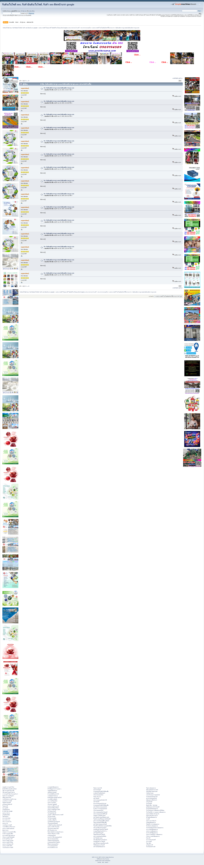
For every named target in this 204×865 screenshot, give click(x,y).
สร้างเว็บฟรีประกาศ (52, 847)
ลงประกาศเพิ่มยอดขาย (151, 831)
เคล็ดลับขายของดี (52, 792)
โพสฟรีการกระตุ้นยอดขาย (152, 824)
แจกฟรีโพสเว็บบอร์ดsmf (54, 821)
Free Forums (106, 858)
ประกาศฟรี (5, 807)
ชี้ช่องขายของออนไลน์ (53, 844)
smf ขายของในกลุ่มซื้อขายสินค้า (101, 820)
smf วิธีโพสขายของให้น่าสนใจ (100, 843)
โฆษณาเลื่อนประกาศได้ (53, 833)
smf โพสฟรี (96, 798)
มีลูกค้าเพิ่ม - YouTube (151, 805)
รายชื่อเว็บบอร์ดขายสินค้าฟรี (55, 825)
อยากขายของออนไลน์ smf (99, 803)
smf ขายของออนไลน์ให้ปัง (99, 836)
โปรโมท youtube (52, 818)
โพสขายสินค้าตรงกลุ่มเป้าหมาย (55, 832)
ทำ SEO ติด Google (7, 811)
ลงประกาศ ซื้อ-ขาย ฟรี (53, 806)
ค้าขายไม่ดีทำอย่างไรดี (53, 794)
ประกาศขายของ (6, 818)
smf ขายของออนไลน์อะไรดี (100, 800)
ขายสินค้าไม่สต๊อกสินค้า (99, 793)
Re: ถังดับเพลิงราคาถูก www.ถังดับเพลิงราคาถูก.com (59, 88)
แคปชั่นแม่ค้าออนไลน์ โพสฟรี (100, 829)
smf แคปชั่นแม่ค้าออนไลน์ (99, 827)
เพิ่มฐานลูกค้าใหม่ (6, 797)
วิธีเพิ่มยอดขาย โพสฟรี (99, 845)
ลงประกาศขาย (6, 813)
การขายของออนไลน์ (52, 845)
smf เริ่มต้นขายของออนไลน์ (100, 807)
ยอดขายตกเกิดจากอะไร (152, 815)
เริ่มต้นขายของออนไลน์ (53, 840)
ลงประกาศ (5, 823)
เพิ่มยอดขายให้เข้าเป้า (151, 800)
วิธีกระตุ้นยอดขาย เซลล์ (152, 789)
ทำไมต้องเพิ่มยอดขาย (151, 817)
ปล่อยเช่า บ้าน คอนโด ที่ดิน (9, 832)
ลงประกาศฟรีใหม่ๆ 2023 (54, 809)
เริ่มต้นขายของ (149, 793)
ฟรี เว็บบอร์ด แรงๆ (52, 830)
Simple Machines (109, 857)
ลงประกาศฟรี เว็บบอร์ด (53, 826)
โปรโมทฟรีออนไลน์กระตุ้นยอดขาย (154, 827)
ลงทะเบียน (32, 11)
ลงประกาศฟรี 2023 (7, 845)
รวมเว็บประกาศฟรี (7, 800)
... (27, 80)
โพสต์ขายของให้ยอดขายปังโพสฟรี (101, 819)
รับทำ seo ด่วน (97, 796)
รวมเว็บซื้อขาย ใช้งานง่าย (8, 826)
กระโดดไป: (151, 296)
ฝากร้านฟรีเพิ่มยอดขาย (152, 832)
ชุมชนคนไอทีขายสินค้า (53, 807)
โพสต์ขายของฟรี (6, 802)
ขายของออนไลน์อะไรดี (151, 796)
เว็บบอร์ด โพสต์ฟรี (52, 804)
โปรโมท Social (51, 816)
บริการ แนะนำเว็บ (6, 821)
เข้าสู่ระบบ (23, 11)
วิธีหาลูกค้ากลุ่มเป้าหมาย (8, 792)
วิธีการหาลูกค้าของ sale (8, 790)
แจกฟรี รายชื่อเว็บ (52, 820)
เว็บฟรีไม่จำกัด (6, 809)
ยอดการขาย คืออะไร (151, 820)
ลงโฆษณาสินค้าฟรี (7, 804)
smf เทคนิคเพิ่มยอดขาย (99, 846)
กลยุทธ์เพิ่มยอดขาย (52, 790)
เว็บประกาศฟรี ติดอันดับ (8, 837)
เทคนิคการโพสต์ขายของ (99, 815)
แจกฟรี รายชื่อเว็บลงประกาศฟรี (55, 814)
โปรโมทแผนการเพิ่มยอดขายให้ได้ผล (155, 810)
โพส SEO (148, 843)
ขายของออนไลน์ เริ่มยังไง (54, 842)
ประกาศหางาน (6, 820)
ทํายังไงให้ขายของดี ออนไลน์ (9, 788)
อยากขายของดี (97, 789)
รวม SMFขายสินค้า (52, 799)
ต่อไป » (181, 78)
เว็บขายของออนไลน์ (98, 810)
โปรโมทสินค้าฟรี (52, 813)
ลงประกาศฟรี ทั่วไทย (7, 842)
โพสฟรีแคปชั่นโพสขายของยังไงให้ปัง (102, 825)
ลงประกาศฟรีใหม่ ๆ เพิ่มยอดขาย (154, 834)
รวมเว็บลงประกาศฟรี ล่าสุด (9, 799)
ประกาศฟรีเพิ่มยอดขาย (152, 829)
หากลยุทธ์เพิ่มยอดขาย (53, 787)
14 (28, 80)
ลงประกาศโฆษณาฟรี (7, 844)
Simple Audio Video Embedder (102, 860)
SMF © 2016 (102, 857)
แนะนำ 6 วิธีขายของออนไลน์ (55, 837)
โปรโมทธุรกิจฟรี (52, 811)
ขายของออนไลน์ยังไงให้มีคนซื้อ (100, 791)
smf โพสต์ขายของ (97, 838)
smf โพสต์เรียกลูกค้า (98, 832)
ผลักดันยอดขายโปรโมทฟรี (152, 807)
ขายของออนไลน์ (52, 835)
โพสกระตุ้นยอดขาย (151, 788)
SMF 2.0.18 (95, 857)
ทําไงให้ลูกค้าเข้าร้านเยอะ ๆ (54, 788)
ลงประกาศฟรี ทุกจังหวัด (8, 828)
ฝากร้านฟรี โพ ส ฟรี (7, 838)
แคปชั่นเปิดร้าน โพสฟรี (99, 841)
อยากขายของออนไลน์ (53, 838)
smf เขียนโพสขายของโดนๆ (100, 839)
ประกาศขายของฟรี (151, 839)
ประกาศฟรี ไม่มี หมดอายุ (8, 835)
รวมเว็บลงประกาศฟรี (7, 847)
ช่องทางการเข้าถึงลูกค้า (8, 795)
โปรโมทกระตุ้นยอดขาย (152, 825)
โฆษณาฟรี (5, 806)
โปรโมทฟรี (149, 803)
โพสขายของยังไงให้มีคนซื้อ (100, 822)
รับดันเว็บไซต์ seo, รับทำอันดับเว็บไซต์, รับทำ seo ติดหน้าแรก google (38, 4)
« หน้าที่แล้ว (175, 78)
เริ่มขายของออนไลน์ (98, 794)
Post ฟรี (148, 838)
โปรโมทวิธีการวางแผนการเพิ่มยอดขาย (155, 812)
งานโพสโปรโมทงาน (53, 795)
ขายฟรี (148, 819)
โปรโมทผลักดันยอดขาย (152, 808)
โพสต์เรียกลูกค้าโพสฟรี (99, 834)
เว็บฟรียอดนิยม (6, 814)
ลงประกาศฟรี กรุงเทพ (7, 840)
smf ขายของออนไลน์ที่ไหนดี (100, 813)
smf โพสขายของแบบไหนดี (100, 824)
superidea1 (25, 88)
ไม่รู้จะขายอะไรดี (97, 788)
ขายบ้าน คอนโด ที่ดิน (7, 833)
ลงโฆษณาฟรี (149, 845)
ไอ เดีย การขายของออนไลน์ (100, 808)
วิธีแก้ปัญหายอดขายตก (151, 791)
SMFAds (99, 858)
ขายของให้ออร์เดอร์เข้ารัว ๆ (100, 831)
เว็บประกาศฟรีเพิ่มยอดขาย (152, 836)
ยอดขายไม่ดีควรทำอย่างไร (152, 813)
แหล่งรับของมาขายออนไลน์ (153, 794)
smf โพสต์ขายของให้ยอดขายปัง (101, 817)
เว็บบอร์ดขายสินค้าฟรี (53, 828)
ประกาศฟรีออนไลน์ (52, 800)
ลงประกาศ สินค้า (52, 802)
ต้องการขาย (5, 830)
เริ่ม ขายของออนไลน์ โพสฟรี (100, 812)
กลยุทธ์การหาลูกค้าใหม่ (8, 787)
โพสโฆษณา (5, 816)
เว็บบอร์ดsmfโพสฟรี (53, 823)
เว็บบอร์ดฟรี (149, 801)
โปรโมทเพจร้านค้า (151, 846)
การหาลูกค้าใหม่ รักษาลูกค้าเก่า (10, 794)
